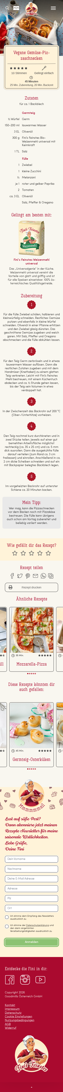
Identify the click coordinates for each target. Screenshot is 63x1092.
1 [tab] (27, 673)
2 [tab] (29, 673)
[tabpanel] (31, 639)
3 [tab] (31, 673)
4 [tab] (33, 673)
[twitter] (20, 576)
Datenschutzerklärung (37, 925)
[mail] (35, 576)
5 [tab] (35, 673)
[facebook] (12, 576)
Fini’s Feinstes (31, 8)
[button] (31, 1087)
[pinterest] (28, 576)
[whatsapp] (43, 576)
